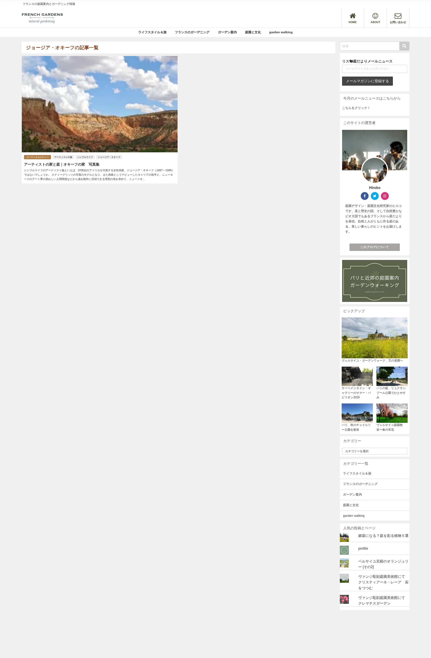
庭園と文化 (253, 32)
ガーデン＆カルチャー (37, 157)
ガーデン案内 (227, 32)
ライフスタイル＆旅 (152, 32)
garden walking (281, 32)
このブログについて (374, 247)
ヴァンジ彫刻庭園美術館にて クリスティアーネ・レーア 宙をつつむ (383, 582)
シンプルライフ (85, 157)
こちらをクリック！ (356, 107)
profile (363, 548)
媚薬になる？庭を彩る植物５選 (383, 535)
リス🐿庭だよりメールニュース (367, 61)
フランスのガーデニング (192, 32)
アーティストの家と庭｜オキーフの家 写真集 (61, 164)
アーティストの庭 (63, 157)
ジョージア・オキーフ (109, 157)
